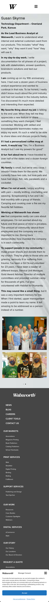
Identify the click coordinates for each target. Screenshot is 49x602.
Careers (10, 414)
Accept (24, 593)
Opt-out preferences (19, 599)
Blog (8, 409)
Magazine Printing (12, 440)
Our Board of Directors (14, 555)
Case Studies (10, 513)
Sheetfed (9, 466)
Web (7, 462)
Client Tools (13, 418)
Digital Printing (11, 469)
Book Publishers (11, 443)
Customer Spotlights (13, 516)
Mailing (8, 476)
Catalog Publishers (12, 446)
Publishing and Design (14, 492)
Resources (9, 510)
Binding (8, 472)
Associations (10, 436)
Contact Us (12, 423)
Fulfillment (9, 479)
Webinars (9, 520)
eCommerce (10, 532)
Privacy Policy (31, 599)
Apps (7, 536)
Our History (10, 548)
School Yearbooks (12, 450)
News (9, 405)
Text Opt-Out (10, 495)
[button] (45, 573)
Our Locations (11, 551)
